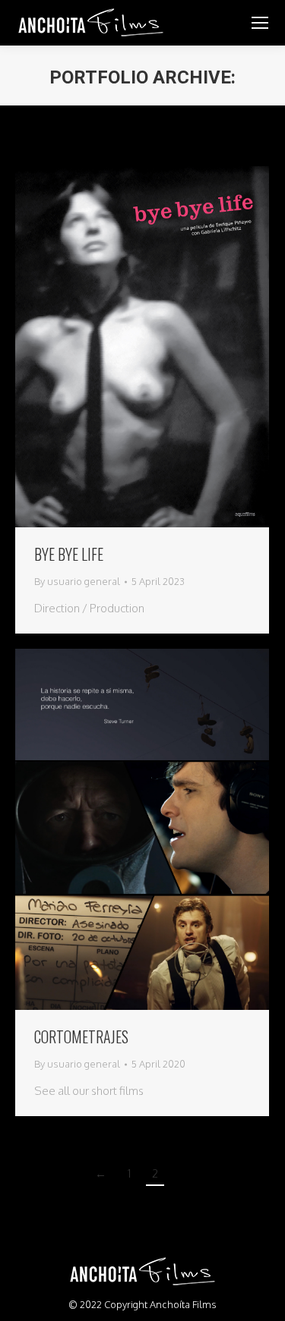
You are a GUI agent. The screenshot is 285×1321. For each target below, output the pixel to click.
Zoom (121, 346)
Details (162, 346)
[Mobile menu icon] (260, 23)
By (77, 581)
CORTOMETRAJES (81, 1036)
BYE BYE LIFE (68, 554)
